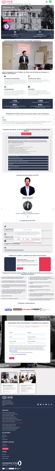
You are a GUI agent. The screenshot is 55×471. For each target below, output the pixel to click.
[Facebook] (46, 404)
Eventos (3, 437)
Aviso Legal (33, 241)
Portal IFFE (4, 444)
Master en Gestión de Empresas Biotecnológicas (10, 428)
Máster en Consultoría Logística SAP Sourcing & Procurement (11, 419)
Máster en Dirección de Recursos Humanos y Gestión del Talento (12, 422)
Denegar (27, 239)
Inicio (3, 3)
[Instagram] (43, 404)
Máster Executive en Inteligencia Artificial (8, 412)
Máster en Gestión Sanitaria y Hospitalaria (8, 430)
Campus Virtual (4, 445)
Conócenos (4, 435)
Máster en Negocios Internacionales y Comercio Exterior (11, 427)
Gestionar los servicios (17, 236)
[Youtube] (40, 404)
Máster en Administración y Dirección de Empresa (10, 414)
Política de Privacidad (28, 241)
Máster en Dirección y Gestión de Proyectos (9, 424)
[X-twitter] (48, 404)
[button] (46, 1)
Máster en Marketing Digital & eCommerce (9, 425)
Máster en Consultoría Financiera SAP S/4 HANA (10, 418)
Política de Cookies (22, 241)
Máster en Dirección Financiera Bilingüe (8, 421)
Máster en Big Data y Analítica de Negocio (9, 417)
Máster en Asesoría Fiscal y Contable (8, 415)
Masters (6, 3)
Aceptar (18, 239)
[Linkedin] (38, 404)
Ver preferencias (36, 239)
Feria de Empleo (4, 439)
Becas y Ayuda (4, 436)
